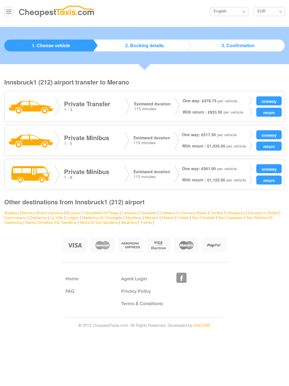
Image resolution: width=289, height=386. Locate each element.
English (220, 11)
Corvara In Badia (263, 213)
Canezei (129, 213)
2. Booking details (144, 45)
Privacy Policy (136, 291)
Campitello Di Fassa (101, 213)
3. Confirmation (238, 45)
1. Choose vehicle (51, 45)
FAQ (69, 291)
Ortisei (183, 218)
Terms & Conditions (142, 303)
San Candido (203, 218)
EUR (261, 11)
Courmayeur (15, 218)
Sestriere (129, 223)
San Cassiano (230, 218)
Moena (168, 218)
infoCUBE (202, 326)
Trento (146, 223)
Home (71, 278)
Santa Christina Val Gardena (50, 223)
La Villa (56, 218)
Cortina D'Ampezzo (227, 213)
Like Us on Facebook (181, 278)
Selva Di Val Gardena (99, 223)
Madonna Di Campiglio (102, 218)
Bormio (26, 213)
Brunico (73, 213)
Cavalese (148, 213)
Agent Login (134, 278)
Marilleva (134, 218)
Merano (152, 218)
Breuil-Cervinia (49, 213)
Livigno (72, 218)
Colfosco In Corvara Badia (183, 213)
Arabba (10, 213)
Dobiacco (38, 218)
